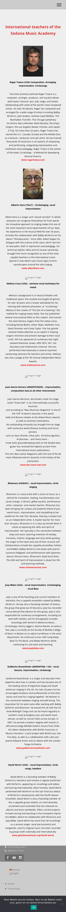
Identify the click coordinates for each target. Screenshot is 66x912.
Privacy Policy (14, 888)
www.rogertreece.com (33, 159)
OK (33, 907)
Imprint (11, 883)
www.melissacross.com (33, 365)
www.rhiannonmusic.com (33, 567)
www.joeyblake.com (33, 648)
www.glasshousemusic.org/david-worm (33, 835)
